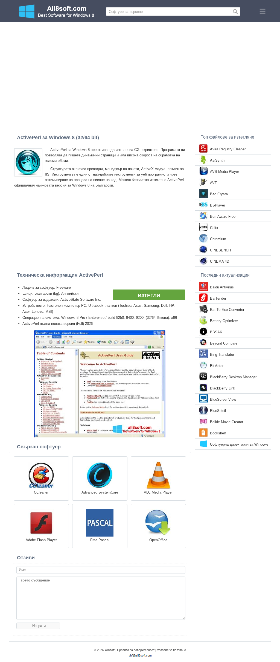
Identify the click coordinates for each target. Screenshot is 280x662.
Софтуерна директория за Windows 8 (239, 444)
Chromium (218, 239)
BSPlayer (217, 205)
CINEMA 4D (219, 261)
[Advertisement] (140, 63)
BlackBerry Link (222, 388)
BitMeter (216, 366)
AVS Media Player (224, 172)
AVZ (213, 183)
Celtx (214, 228)
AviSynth (217, 160)
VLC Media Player (158, 492)
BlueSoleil (218, 411)
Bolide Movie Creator (226, 422)
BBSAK (216, 332)
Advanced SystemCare (99, 492)
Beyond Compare (223, 343)
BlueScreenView (223, 399)
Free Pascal (99, 540)
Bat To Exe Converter (227, 310)
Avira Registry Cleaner (228, 149)
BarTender (218, 298)
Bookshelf (218, 433)
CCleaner (41, 492)
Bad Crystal (219, 194)
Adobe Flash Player (41, 540)
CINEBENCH (220, 250)
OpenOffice (158, 540)
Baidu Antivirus (222, 287)
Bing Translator (222, 355)
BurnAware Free (222, 216)
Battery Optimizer (224, 321)
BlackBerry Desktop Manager (233, 377)
